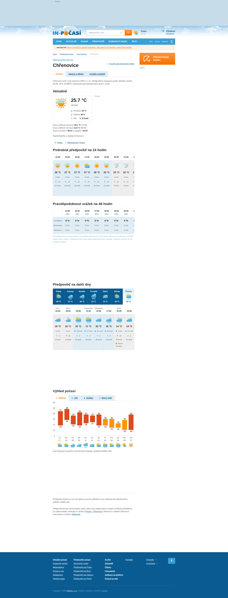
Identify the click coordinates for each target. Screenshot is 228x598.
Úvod (55, 54)
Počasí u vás (58, 571)
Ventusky (150, 560)
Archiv (157, 41)
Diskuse (165, 41)
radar (84, 41)
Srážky (89, 398)
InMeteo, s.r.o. (71, 591)
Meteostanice (73, 143)
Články (108, 567)
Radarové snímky (60, 564)
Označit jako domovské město (121, 64)
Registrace (170, 34)
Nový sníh (107, 398)
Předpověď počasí (67, 54)
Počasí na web (111, 579)
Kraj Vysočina (82, 54)
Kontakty (129, 560)
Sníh (151, 41)
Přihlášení (170, 31)
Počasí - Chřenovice (93, 512)
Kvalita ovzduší (97, 74)
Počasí (59, 74)
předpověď (98, 41)
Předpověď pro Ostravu (83, 575)
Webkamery (58, 575)
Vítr (76, 398)
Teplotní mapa (59, 579)
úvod (59, 41)
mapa (82, 143)
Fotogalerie (110, 571)
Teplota (62, 398)
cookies (104, 591)
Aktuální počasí (60, 560)
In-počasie (150, 564)
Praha (143, 31)
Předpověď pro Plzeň (83, 579)
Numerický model (81, 564)
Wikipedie (76, 514)
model (118, 41)
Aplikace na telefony (114, 575)
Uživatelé (109, 564)
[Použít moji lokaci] (121, 33)
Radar (59, 143)
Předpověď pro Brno (82, 571)
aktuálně (71, 41)
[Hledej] (128, 32)
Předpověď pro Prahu (83, 567)
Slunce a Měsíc (76, 74)
